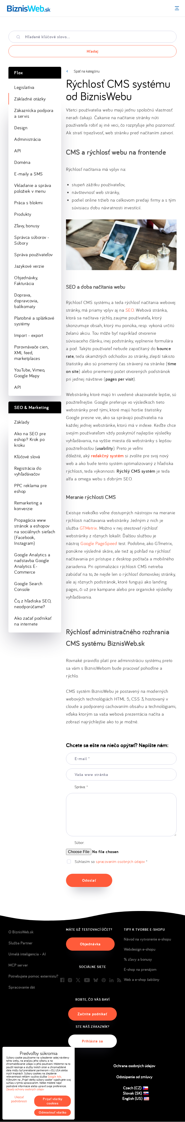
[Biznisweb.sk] (29, 8)
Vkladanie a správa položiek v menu (32, 188)
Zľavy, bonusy (27, 226)
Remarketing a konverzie (28, 505)
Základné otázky (30, 99)
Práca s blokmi (28, 202)
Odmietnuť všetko (52, 1112)
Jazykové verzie (29, 266)
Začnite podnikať (92, 1014)
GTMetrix (88, 528)
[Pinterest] (104, 980)
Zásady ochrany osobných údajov (25, 1089)
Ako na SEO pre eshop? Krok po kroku (30, 439)
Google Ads (54, 1076)
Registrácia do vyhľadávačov (27, 471)
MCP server (18, 965)
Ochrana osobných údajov (134, 1065)
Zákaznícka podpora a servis (33, 113)
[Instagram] (70, 980)
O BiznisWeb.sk (20, 932)
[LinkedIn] (111, 980)
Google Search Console (28, 586)
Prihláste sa (92, 1041)
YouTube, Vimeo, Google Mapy (29, 372)
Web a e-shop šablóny (141, 979)
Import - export (28, 335)
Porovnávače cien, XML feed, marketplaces (31, 352)
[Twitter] (78, 980)
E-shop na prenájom (140, 969)
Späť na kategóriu (87, 71)
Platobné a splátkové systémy (34, 321)
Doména (22, 162)
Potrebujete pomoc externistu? (33, 976)
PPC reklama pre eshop (30, 488)
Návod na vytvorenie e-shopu (147, 939)
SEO (130, 310)
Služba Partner (20, 943)
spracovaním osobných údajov (120, 861)
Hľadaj (92, 51)
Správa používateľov (33, 254)
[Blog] (119, 980)
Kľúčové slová (27, 456)
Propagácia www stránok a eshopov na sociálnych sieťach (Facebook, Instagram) (34, 531)
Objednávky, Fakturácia (26, 280)
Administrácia (27, 139)
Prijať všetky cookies (52, 1101)
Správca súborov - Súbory (31, 240)
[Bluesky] (95, 980)
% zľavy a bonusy (138, 959)
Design (20, 127)
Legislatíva (24, 87)
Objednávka (90, 944)
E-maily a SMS (28, 174)
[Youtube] (87, 980)
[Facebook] (62, 980)
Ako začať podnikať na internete (32, 621)
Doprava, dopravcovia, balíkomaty (26, 300)
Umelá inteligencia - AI (27, 954)
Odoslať (89, 880)
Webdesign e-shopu (139, 949)
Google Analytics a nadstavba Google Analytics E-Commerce (32, 563)
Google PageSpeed (98, 543)
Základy (21, 422)
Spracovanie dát (21, 987)
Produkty (22, 214)
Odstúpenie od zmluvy (134, 1076)
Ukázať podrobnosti (19, 1099)
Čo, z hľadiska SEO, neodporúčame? (32, 603)
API (17, 151)
